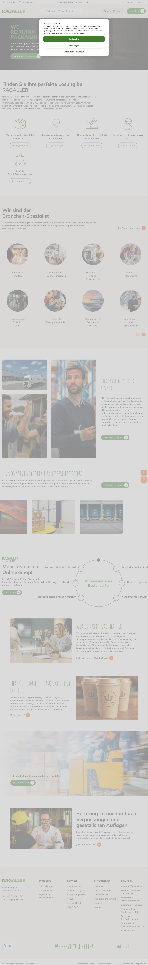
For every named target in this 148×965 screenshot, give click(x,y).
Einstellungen (74, 46)
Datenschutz (69, 52)
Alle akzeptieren (74, 39)
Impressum (80, 52)
